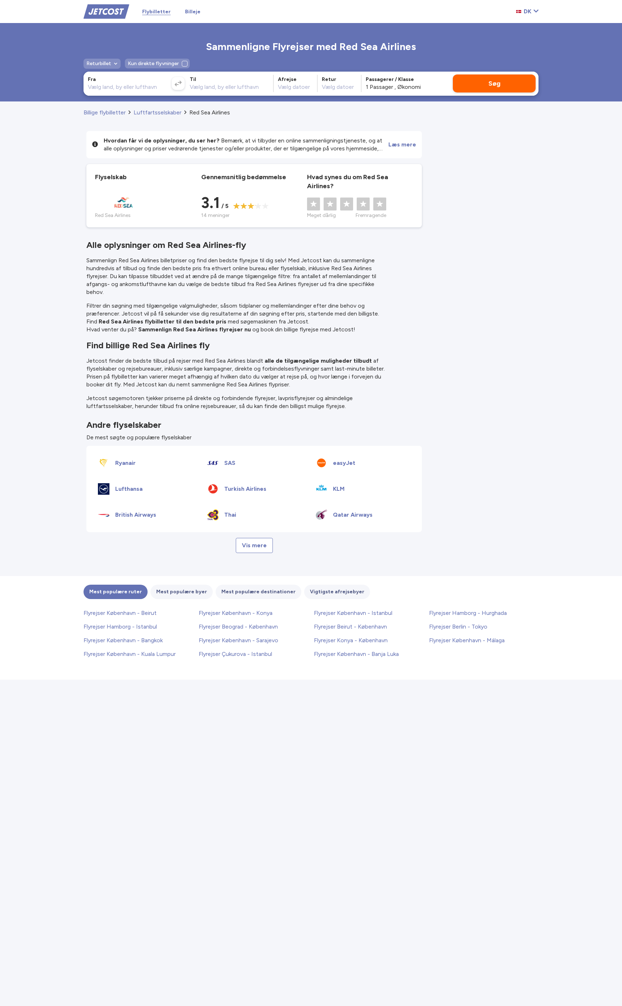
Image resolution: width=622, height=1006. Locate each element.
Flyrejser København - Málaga (467, 640)
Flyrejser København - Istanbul (353, 613)
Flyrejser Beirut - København (350, 626)
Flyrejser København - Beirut (120, 613)
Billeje (192, 12)
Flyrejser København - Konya (235, 613)
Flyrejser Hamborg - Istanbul (120, 626)
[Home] (106, 11)
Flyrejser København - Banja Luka (356, 654)
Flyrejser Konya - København (351, 640)
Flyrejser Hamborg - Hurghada (468, 613)
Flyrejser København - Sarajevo (238, 640)
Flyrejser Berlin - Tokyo (458, 626)
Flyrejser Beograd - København (238, 626)
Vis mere (254, 545)
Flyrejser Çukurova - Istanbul (235, 654)
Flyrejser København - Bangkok (123, 640)
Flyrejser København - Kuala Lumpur (130, 654)
